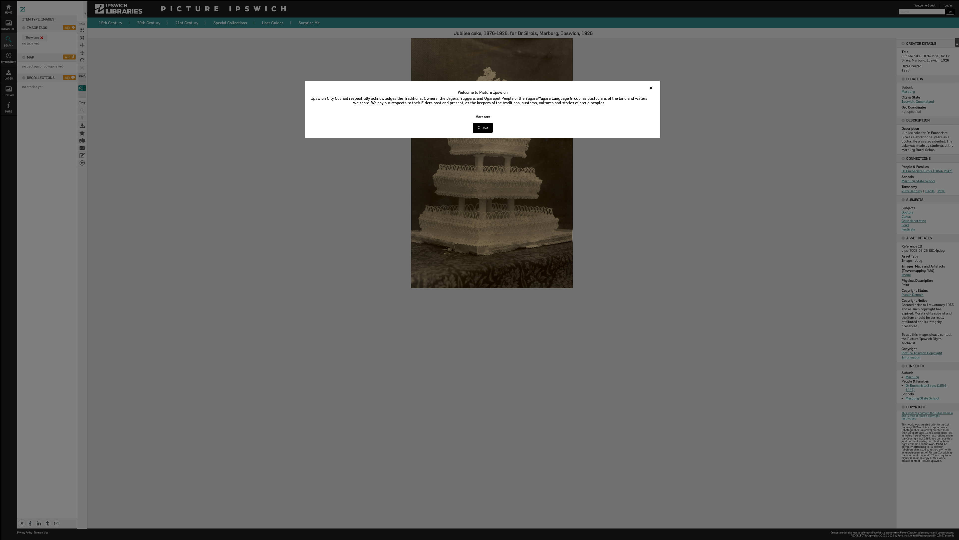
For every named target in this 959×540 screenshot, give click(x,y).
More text (483, 117)
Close (483, 128)
